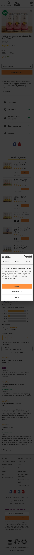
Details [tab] (17, 262)
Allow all (17, 286)
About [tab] (28, 262)
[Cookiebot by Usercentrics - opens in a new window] (24, 256)
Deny (17, 297)
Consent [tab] (6, 262)
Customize (15, 291)
